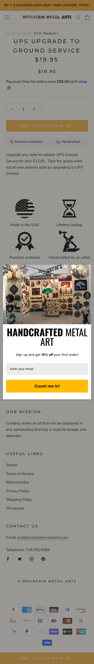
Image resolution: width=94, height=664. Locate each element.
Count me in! (47, 386)
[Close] (85, 271)
